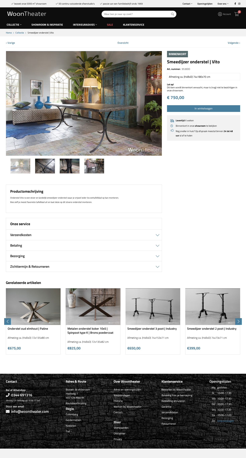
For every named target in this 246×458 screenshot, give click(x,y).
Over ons (222, 3)
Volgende (233, 43)
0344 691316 (21, 395)
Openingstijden (205, 3)
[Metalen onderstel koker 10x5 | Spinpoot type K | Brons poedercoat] (93, 323)
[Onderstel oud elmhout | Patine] (33, 323)
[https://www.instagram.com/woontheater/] (239, 3)
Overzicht (123, 43)
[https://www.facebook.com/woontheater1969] (235, 3)
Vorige (11, 43)
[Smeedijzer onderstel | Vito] (84, 154)
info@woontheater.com (30, 411)
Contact (186, 3)
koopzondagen (225, 421)
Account (227, 14)
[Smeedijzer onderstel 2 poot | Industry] (212, 323)
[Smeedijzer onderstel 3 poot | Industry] (153, 323)
